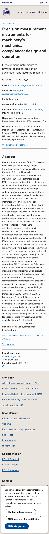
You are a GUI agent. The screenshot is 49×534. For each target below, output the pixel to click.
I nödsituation (8, 445)
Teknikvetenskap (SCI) (13, 405)
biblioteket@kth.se (11, 356)
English (32, 12)
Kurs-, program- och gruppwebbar (18, 429)
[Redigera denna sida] (3, 366)
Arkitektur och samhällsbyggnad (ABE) (20, 383)
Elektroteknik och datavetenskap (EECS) (22, 388)
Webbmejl (7, 424)
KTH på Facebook (10, 459)
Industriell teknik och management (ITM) (22, 394)
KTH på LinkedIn (10, 464)
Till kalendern (8, 344)
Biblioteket (7, 434)
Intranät (5, 2)
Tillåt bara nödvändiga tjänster (23, 519)
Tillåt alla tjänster (16, 526)
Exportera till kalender (16, 145)
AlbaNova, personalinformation (17, 418)
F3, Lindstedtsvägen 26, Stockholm (25, 85)
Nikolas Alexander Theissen (28, 109)
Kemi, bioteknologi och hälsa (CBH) (19, 399)
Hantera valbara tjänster (20, 512)
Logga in (43, 2)
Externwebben (9, 440)
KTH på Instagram (10, 470)
